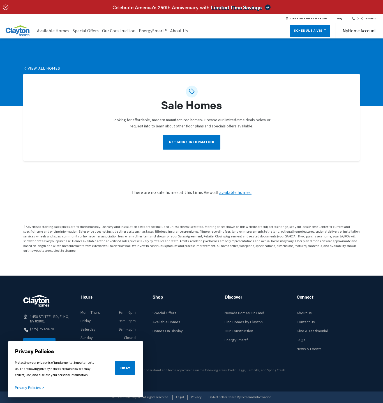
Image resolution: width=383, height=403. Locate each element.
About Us (179, 31)
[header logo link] (17, 30)
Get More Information (191, 142)
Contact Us (306, 322)
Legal (180, 397)
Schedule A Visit (310, 30)
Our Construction (118, 31)
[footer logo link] (36, 301)
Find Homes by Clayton (244, 322)
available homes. (235, 192)
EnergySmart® (153, 31)
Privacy (196, 397)
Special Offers (86, 31)
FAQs (301, 340)
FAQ (339, 18)
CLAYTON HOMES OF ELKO (308, 18)
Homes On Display (168, 331)
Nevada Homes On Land (244, 313)
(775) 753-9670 (366, 18)
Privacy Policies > (29, 388)
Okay (125, 368)
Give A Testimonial (312, 331)
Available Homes (53, 31)
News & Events (309, 349)
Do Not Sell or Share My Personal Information (240, 397)
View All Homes (44, 68)
